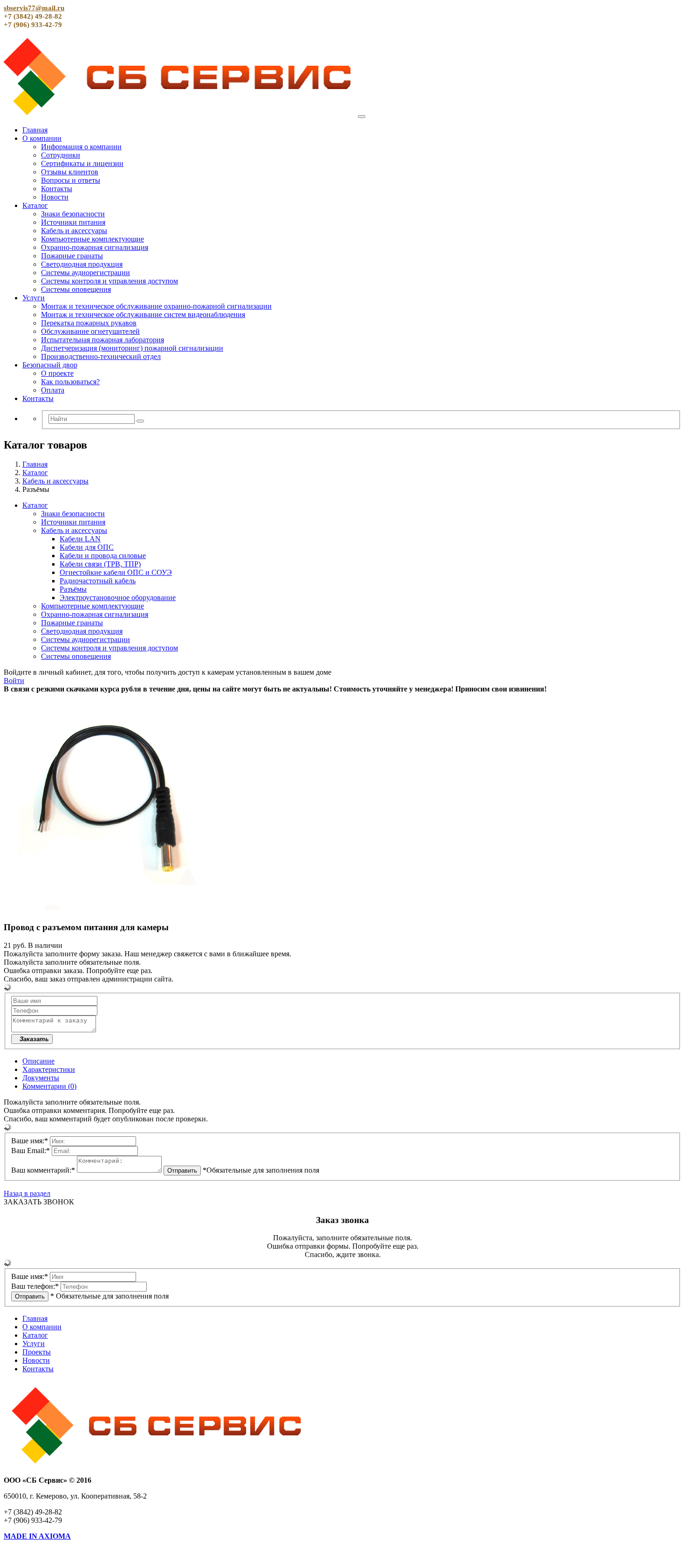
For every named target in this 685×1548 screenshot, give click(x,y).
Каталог (35, 205)
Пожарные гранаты (72, 256)
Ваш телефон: (35, 1286)
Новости (54, 197)
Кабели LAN (80, 539)
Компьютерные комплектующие (92, 239)
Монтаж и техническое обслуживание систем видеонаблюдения (143, 314)
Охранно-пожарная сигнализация (94, 247)
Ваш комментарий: (43, 1170)
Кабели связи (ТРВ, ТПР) (100, 564)
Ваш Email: (30, 1150)
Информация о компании (81, 147)
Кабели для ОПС (87, 547)
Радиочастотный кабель (98, 581)
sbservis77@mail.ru (34, 8)
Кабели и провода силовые (103, 556)
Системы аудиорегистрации (85, 272)
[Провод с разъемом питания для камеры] (108, 909)
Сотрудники (60, 155)
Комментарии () (49, 1086)
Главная (35, 130)
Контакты (56, 189)
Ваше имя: (29, 1141)
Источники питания (73, 222)
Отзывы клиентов (69, 172)
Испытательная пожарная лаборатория (102, 340)
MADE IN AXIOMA (37, 1536)
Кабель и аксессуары (74, 231)
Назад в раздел (27, 1193)
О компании (42, 138)
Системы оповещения (76, 289)
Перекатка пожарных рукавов (89, 323)
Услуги (33, 298)
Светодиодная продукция (82, 264)
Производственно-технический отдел (101, 356)
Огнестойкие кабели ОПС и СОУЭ (116, 572)
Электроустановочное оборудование (118, 597)
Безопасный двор (49, 365)
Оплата (52, 390)
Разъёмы (73, 589)
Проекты (36, 1352)
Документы (40, 1078)
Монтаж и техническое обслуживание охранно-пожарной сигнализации (156, 306)
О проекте (57, 373)
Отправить (182, 1170)
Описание (38, 1061)
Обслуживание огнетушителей (90, 331)
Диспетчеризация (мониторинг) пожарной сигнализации (132, 348)
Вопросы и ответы (70, 180)
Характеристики (48, 1069)
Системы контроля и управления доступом (109, 281)
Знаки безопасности (73, 214)
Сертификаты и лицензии (82, 163)
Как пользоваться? (70, 382)
